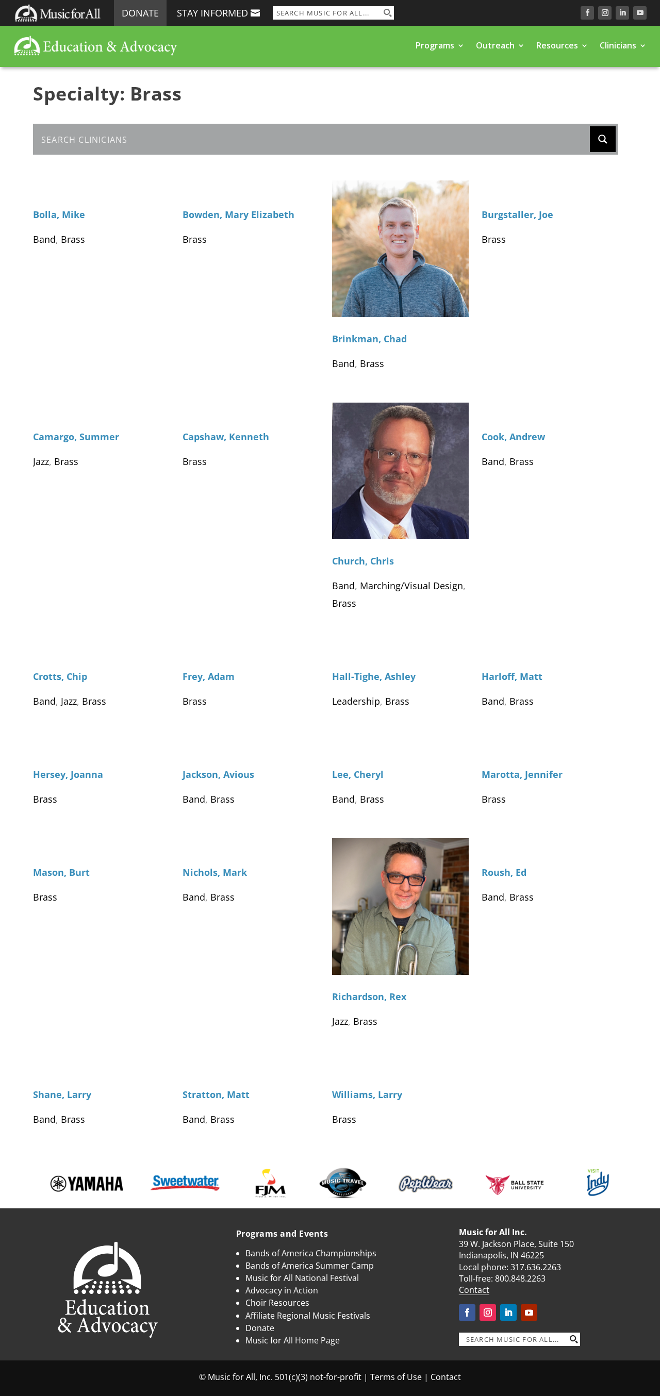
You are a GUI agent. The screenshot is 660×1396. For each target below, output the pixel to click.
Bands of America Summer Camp (309, 1265)
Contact (474, 1289)
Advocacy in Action (281, 1290)
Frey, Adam (209, 676)
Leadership (356, 701)
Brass (73, 239)
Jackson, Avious (218, 774)
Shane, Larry (62, 1094)
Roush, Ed (504, 872)
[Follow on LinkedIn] (622, 13)
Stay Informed (212, 13)
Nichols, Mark (215, 872)
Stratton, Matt (216, 1094)
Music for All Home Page (292, 1340)
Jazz (41, 461)
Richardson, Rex (369, 996)
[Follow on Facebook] (587, 13)
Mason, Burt (61, 872)
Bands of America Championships (310, 1253)
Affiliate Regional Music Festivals (307, 1315)
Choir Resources (277, 1302)
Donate (140, 13)
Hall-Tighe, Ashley (374, 676)
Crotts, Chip (60, 676)
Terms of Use (396, 1377)
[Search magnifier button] (387, 13)
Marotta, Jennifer (522, 774)
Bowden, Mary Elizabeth (238, 214)
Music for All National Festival (302, 1278)
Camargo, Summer (76, 436)
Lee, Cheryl (358, 774)
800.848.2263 (520, 1278)
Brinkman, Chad (369, 339)
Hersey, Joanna (68, 774)
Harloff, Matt (512, 676)
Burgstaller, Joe (517, 214)
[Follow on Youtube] (640, 13)
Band (44, 239)
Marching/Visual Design (411, 585)
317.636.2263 (535, 1267)
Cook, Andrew (513, 436)
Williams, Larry (367, 1094)
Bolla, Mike (59, 214)
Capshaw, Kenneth (226, 436)
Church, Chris (363, 561)
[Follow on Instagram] (605, 13)
